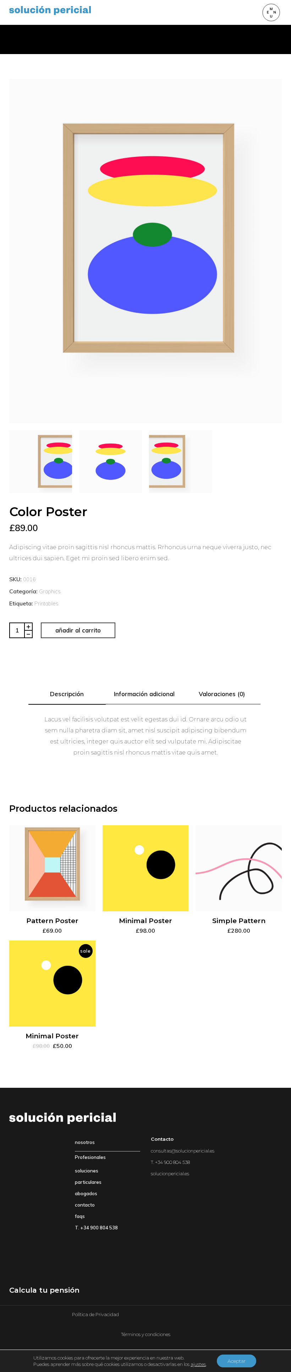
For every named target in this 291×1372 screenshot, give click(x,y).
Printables (46, 603)
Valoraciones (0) (222, 694)
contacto (85, 1205)
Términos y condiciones (145, 1334)
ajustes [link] (198, 1364)
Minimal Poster (145, 921)
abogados (86, 1193)
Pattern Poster (52, 921)
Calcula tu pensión (44, 1290)
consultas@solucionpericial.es (182, 1151)
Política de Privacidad (95, 1314)
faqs (80, 1216)
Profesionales (90, 1157)
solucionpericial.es (170, 1173)
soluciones (86, 1171)
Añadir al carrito (78, 630)
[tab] (67, 694)
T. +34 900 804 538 (96, 1227)
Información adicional (144, 694)
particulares (88, 1182)
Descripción (67, 694)
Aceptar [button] (236, 1361)
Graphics (50, 591)
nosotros (85, 1142)
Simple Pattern (238, 921)
